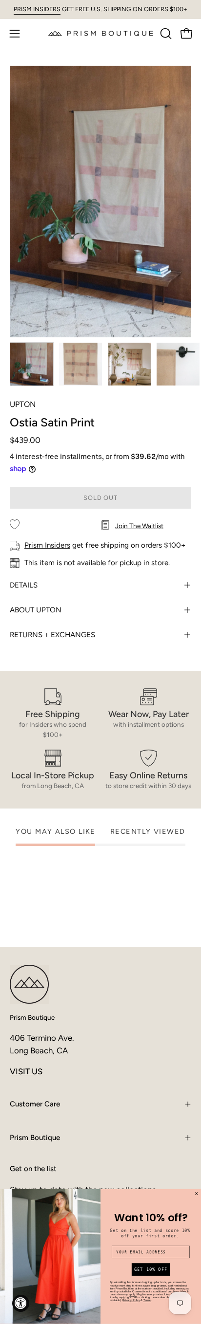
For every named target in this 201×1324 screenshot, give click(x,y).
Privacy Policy (131, 1300)
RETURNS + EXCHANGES (52, 634)
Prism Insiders (47, 545)
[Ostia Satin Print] (32, 364)
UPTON (23, 404)
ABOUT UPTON (35, 610)
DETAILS (24, 585)
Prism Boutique (32, 1017)
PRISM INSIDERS (37, 9)
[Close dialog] (196, 1193)
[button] (165, 33)
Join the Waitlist (139, 526)
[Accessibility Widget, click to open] (20, 1303)
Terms (147, 1300)
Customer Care (35, 1104)
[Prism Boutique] (100, 33)
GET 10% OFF (150, 1269)
